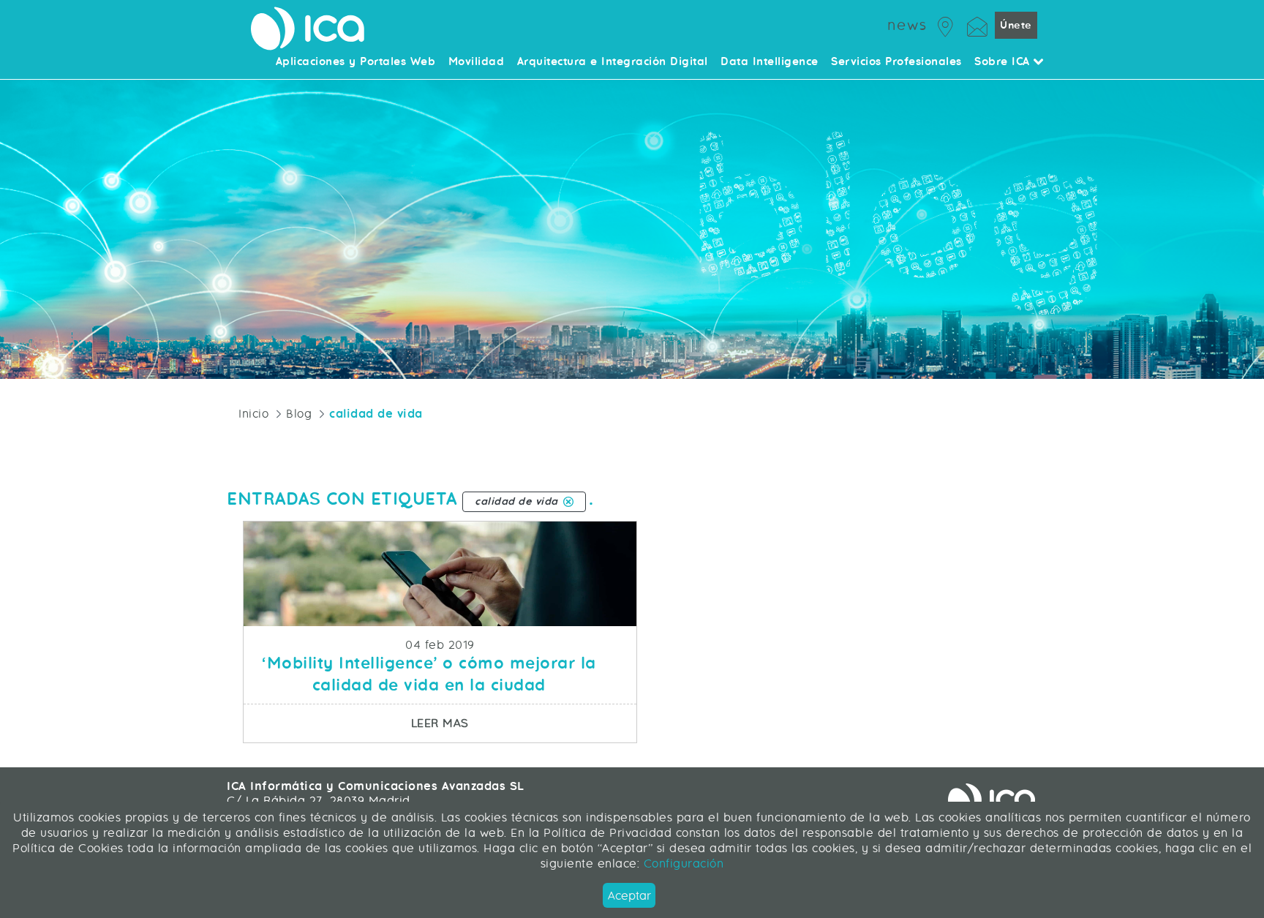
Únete (1016, 25)
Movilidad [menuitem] (476, 62)
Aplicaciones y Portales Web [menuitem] (356, 62)
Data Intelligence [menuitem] (770, 62)
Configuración (681, 863)
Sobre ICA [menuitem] (1004, 62)
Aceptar (629, 895)
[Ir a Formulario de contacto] (977, 24)
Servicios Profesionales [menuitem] (896, 62)
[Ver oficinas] (946, 24)
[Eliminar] (568, 502)
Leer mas (523, 723)
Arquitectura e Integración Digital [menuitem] (612, 62)
